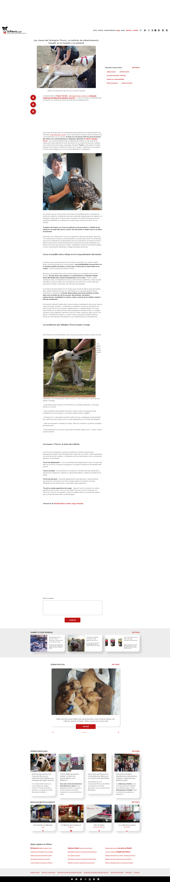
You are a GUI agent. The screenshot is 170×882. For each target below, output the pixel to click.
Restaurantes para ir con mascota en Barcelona (82, 852)
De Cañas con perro (74, 855)
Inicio (95, 30)
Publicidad (128, 872)
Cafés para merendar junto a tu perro (41, 852)
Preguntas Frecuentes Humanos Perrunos (69, 872)
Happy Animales (62, 96)
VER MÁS (86, 726)
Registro (129, 30)
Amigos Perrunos (109, 30)
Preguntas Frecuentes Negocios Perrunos (96, 872)
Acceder (135, 30)
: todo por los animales (80, 848)
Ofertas (100, 30)
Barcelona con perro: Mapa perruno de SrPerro (82, 859)
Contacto (137, 872)
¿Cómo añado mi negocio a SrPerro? (41, 863)
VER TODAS (136, 632)
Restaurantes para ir (118, 848)
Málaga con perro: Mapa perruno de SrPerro (81, 863)
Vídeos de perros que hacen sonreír (41, 855)
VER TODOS (136, 67)
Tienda (123, 30)
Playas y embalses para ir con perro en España (119, 863)
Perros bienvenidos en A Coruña (40, 859)
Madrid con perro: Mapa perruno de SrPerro (118, 859)
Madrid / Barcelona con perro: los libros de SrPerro (120, 855)
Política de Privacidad (116, 872)
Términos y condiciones (48, 872)
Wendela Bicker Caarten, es (69, 97)
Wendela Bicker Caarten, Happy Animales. (69, 503)
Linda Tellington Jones (57, 135)
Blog (118, 30)
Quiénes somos (35, 872)
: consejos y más (41, 848)
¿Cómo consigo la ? (118, 852)
